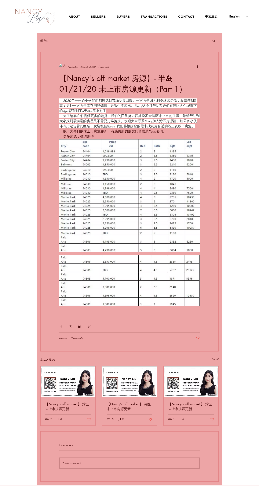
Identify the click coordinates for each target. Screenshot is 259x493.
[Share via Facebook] (61, 326)
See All (215, 359)
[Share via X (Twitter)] (70, 326)
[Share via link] (89, 326)
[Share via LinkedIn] (80, 326)
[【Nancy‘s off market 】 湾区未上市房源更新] (68, 381)
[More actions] (197, 66)
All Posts (44, 40)
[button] (214, 40)
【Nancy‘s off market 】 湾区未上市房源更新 (67, 406)
